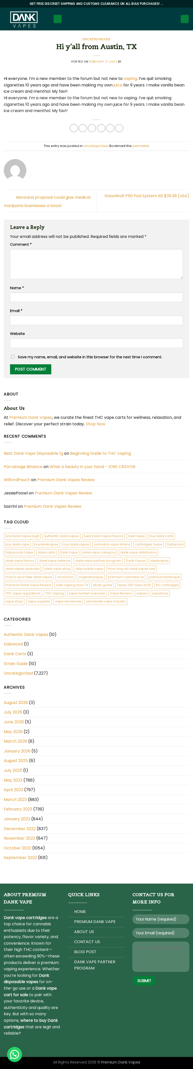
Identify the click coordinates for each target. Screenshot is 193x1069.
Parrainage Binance (23, 467)
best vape (136, 536)
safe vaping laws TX (72, 585)
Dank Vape (69, 552)
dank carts (46, 552)
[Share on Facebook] (83, 128)
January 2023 (17, 819)
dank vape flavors (19, 560)
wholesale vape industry (106, 601)
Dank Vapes (136, 560)
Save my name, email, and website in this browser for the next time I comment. (90, 357)
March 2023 (15, 799)
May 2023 (13, 780)
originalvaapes (90, 577)
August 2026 (16, 702)
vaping (130, 78)
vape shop (14, 601)
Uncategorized (96, 39)
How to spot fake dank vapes (28, 577)
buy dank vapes (76, 544)
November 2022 (19, 838)
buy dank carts (161, 536)
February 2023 (18, 809)
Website (17, 333)
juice (118, 85)
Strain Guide (16, 664)
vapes (141, 593)
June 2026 (14, 722)
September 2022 (20, 857)
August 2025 (16, 760)
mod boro (65, 577)
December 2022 (20, 829)
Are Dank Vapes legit (22, 536)
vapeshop (160, 593)
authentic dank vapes (61, 536)
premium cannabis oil (126, 577)
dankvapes (159, 560)
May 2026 (13, 732)
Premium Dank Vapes (30, 417)
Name (17, 287)
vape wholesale (68, 601)
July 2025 (13, 770)
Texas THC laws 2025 (134, 585)
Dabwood (175, 544)
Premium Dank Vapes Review (66, 480)
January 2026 (17, 751)
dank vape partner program (98, 560)
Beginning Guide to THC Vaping (100, 453)
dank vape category (99, 552)
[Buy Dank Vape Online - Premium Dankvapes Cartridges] (24, 19)
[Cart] (185, 19)
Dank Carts (15, 654)
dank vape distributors (138, 552)
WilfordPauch (17, 480)
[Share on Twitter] (92, 128)
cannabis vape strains (112, 544)
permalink (140, 146)
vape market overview (87, 593)
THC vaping (54, 593)
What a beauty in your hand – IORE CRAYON (92, 467)
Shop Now (96, 424)
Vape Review (121, 593)
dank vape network (54, 560)
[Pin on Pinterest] (110, 128)
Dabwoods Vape (19, 552)
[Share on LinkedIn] (119, 128)
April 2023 (13, 790)
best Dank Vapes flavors (103, 536)
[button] (14, 1054)
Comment (21, 244)
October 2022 (17, 848)
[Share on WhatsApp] (74, 128)
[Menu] (58, 19)
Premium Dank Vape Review (28, 585)
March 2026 (15, 741)
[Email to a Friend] (101, 128)
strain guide (102, 585)
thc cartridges (167, 585)
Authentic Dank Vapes (26, 634)
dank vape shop (57, 569)
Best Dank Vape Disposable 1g (33, 453)
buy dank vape (17, 544)
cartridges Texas (148, 544)
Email (16, 310)
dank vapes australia (22, 569)
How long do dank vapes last (131, 569)
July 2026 (13, 712)
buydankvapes (46, 544)
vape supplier (39, 601)
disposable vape (89, 569)
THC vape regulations (22, 593)
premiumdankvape (164, 577)
